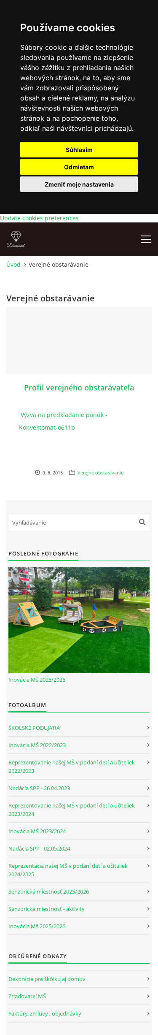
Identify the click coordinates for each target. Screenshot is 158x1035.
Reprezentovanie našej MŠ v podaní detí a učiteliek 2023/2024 (71, 810)
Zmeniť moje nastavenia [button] (79, 184)
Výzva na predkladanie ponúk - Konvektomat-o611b (63, 421)
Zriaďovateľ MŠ (27, 996)
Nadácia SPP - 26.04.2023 (39, 788)
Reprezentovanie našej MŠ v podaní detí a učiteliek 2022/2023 (71, 767)
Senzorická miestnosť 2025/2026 (48, 891)
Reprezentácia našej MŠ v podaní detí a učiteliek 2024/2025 (68, 870)
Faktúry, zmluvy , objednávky (44, 1013)
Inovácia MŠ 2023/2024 (37, 831)
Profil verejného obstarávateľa (79, 387)
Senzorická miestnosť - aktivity (46, 909)
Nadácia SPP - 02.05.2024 (39, 848)
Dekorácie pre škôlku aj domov (47, 979)
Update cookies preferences (39, 218)
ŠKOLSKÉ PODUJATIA (34, 728)
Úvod (13, 264)
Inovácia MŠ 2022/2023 (37, 745)
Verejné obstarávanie (100, 472)
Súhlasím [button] (79, 149)
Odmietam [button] (79, 167)
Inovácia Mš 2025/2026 (36, 679)
